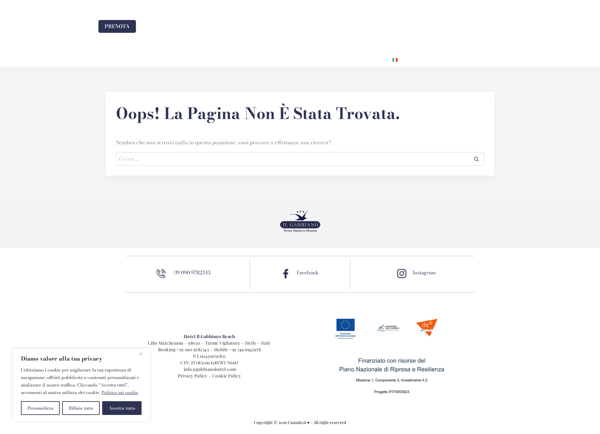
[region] (81, 385)
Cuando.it (297, 422)
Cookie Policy (226, 376)
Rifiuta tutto (81, 408)
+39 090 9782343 (193, 349)
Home (210, 59)
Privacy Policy (192, 376)
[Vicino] (143, 353)
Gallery (334, 59)
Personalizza (40, 408)
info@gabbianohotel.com (210, 369)
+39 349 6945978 (245, 349)
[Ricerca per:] (300, 159)
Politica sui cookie (120, 392)
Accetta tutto (122, 408)
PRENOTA (117, 26)
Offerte (303, 59)
